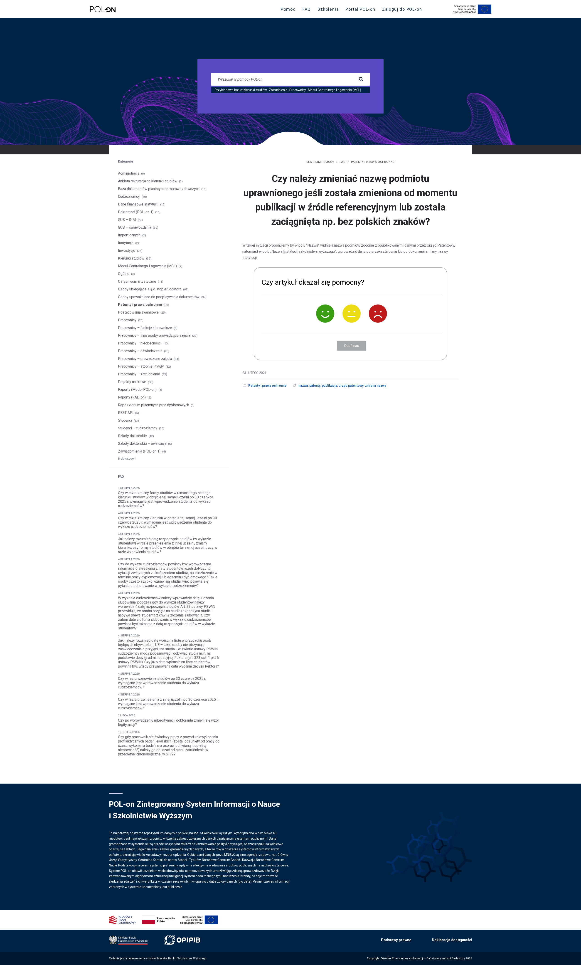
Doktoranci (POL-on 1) (135, 212)
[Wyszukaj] (360, 79)
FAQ (307, 9)
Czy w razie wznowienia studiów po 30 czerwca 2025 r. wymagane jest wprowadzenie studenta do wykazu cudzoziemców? (162, 682)
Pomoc (288, 9)
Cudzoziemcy (129, 196)
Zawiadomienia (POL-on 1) (139, 451)
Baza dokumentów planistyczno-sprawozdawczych (158, 189)
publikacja (329, 385)
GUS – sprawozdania (134, 227)
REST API (125, 413)
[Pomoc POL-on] (103, 9)
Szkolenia (329, 10)
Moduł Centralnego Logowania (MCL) (334, 90)
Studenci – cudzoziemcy (137, 428)
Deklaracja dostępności (452, 940)
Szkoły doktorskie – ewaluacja (142, 443)
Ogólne (123, 274)
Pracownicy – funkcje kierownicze (145, 328)
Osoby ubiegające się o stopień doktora (149, 289)
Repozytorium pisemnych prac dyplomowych (153, 405)
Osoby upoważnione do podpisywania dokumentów (158, 297)
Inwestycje (126, 250)
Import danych (129, 235)
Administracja (128, 173)
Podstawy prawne (396, 940)
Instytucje (125, 243)
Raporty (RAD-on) (132, 397)
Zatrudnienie (278, 90)
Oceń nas (351, 346)
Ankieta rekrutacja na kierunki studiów (147, 181)
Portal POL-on (361, 10)
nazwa (303, 385)
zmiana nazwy (375, 385)
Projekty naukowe (132, 382)
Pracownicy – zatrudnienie (139, 374)
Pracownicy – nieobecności (140, 343)
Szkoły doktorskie (132, 436)
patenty (314, 385)
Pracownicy (297, 90)
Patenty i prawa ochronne (373, 161)
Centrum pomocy (320, 161)
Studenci (125, 420)
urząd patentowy (351, 385)
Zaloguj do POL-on (403, 10)
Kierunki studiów (255, 90)
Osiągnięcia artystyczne (137, 281)
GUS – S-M (127, 220)
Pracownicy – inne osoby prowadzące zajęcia (154, 335)
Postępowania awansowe (138, 312)
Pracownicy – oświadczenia (140, 351)
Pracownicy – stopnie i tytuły (141, 366)
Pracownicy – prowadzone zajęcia (145, 358)
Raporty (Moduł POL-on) (137, 389)
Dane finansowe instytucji (138, 204)
